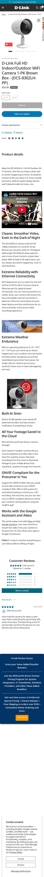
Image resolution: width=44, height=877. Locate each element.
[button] (11, 574)
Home (4, 14)
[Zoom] (38, 20)
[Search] (37, 7)
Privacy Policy (16, 852)
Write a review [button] (22, 590)
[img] (8, 607)
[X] (12, 138)
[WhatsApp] (19, 138)
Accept (21, 858)
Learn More (22, 717)
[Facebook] (9, 138)
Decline (20, 865)
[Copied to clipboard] (22, 138)
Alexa (30, 521)
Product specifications (11, 125)
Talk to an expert (22, 114)
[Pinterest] (16, 138)
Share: (4, 138)
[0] (40, 7)
